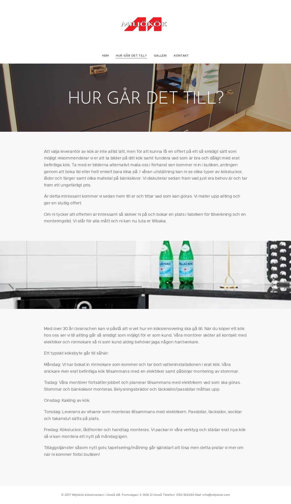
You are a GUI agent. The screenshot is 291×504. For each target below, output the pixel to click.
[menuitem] (107, 55)
